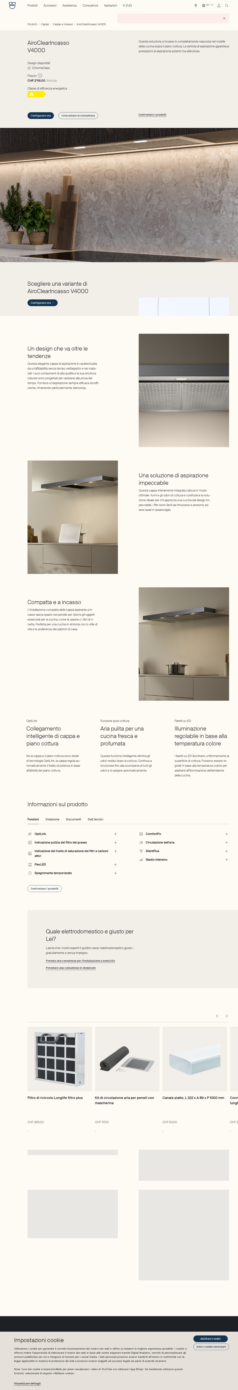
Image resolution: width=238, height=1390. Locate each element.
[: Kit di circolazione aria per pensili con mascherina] (95, 1129)
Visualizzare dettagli (27, 1383)
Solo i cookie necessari (211, 1346)
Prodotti (32, 5)
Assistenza (69, 5)
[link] (195, 6)
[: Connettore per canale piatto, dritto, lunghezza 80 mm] (230, 1129)
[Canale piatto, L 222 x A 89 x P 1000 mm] (195, 1059)
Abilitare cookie (210, 1338)
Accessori (50, 5)
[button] (184, 298)
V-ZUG (127, 5)
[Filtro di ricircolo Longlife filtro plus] (60, 1059)
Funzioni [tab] (33, 819)
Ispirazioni (110, 5)
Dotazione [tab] (52, 819)
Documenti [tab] (73, 819)
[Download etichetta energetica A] (37, 96)
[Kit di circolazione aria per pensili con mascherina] (127, 1059)
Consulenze (90, 5)
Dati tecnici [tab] (95, 819)
